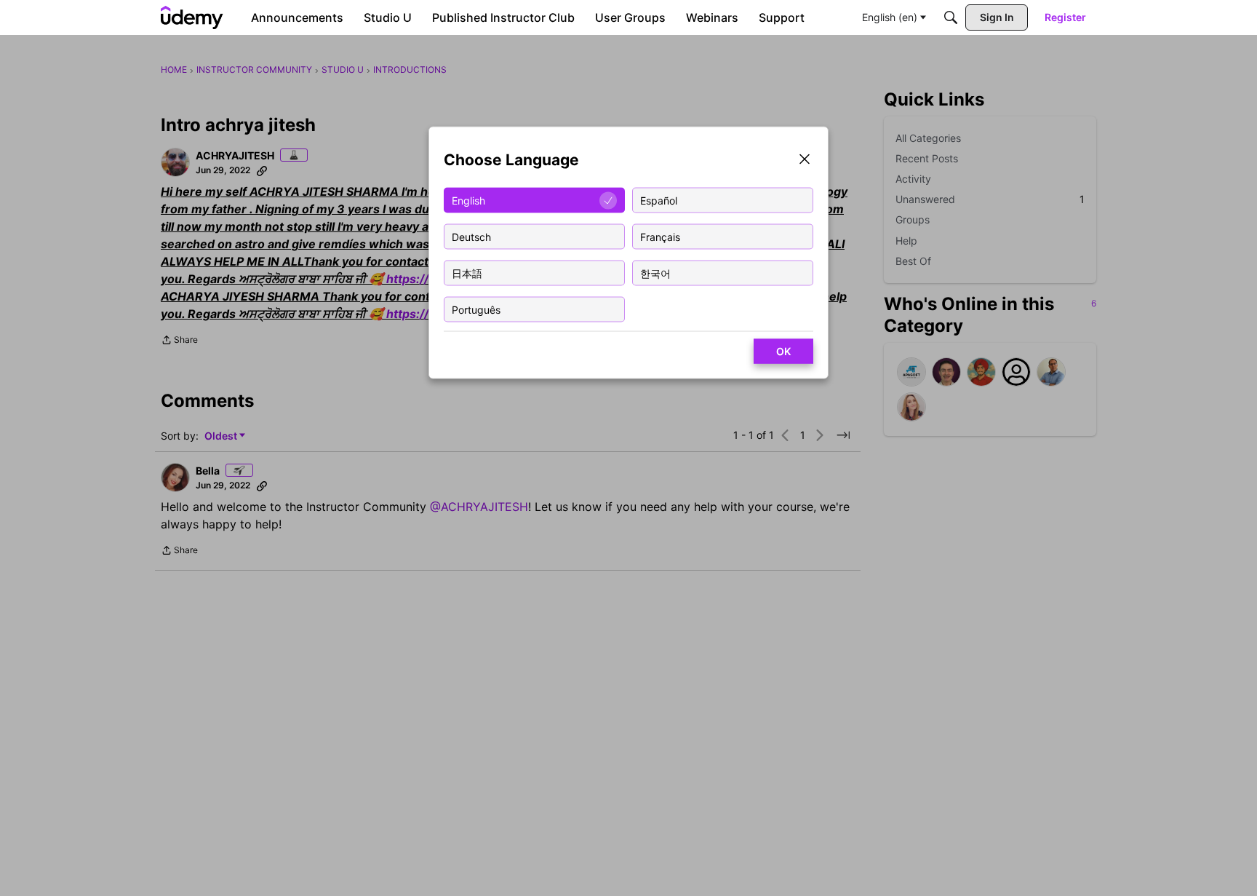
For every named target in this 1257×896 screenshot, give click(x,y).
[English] (192, 17)
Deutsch (471, 236)
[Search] (951, 17)
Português (476, 309)
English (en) (889, 17)
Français (660, 236)
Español (658, 200)
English (468, 200)
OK (783, 351)
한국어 (655, 272)
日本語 (467, 272)
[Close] (804, 160)
